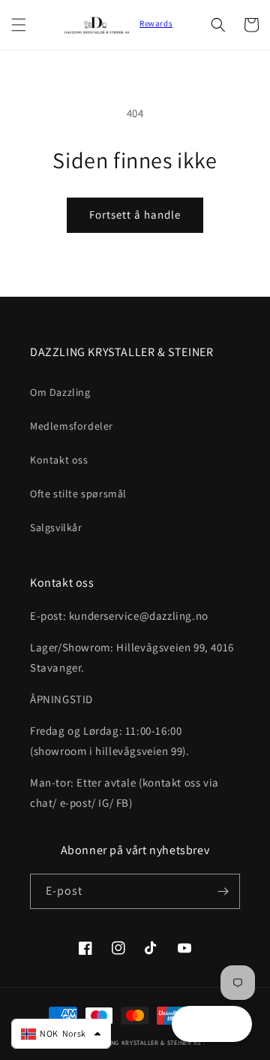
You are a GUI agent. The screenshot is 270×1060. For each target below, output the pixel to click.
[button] (18, 24)
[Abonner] (222, 891)
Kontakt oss (59, 460)
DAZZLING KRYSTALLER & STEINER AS (145, 1042)
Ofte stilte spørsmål (78, 493)
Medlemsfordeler (71, 426)
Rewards (156, 23)
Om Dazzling (60, 392)
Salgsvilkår (56, 527)
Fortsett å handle (135, 214)
